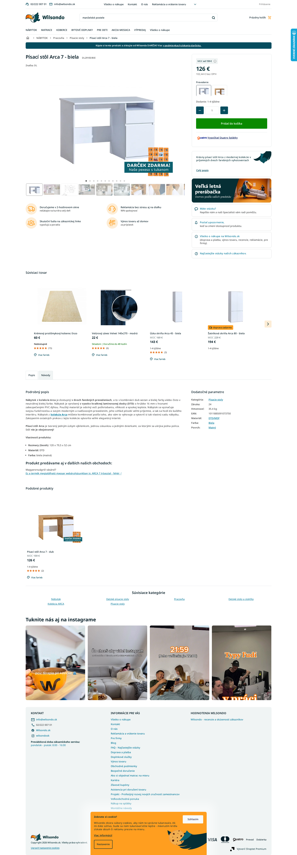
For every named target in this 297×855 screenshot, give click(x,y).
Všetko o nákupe (114, 4)
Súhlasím (193, 819)
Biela (211, 422)
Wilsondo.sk (43, 730)
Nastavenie (103, 844)
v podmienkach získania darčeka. (182, 45)
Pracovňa (179, 599)
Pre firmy (116, 738)
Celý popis (202, 170)
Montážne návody (121, 808)
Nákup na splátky (121, 803)
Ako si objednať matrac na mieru (130, 775)
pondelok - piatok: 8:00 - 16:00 (55, 743)
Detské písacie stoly (117, 599)
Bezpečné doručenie (123, 770)
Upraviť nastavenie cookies (45, 848)
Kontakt (132, 4)
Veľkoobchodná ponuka (125, 799)
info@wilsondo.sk (46, 719)
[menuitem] (31, 30)
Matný (212, 427)
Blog (113, 743)
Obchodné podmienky (124, 766)
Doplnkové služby (121, 757)
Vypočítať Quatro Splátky (223, 137)
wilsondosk (42, 735)
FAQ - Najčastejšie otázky (125, 747)
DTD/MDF (214, 418)
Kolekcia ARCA (56, 603)
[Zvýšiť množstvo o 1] (224, 110)
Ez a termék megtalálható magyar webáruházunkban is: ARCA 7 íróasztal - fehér (74, 473)
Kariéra (115, 780)
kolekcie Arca (59, 414)
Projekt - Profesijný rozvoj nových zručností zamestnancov (145, 794)
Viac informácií (103, 835)
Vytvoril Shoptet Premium (251, 848)
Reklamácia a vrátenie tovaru (169, 4)
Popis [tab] (31, 375)
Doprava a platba (121, 752)
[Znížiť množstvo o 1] (200, 110)
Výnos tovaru (118, 761)
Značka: (31, 65)
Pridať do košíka (231, 123)
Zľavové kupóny (120, 784)
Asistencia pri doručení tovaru (128, 789)
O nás (144, 4)
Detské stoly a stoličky (241, 599)
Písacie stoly (216, 399)
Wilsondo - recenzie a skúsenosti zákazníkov (217, 719)
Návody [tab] (45, 375)
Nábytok (56, 599)
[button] (86, 181)
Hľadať (213, 18)
